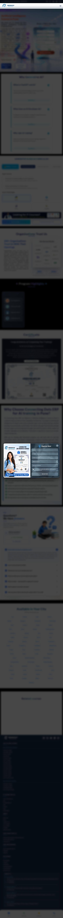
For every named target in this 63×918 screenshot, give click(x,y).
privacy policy (52, 469)
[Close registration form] (57, 445)
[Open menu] (60, 6)
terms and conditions (45, 469)
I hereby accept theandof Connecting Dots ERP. (45, 470)
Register (45, 474)
